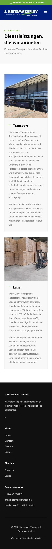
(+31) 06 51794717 (13, 494)
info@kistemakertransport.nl (18, 500)
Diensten (9, 441)
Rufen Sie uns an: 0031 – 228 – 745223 (29, 2)
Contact (8, 452)
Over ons (9, 446)
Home (8, 435)
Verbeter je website (32, 538)
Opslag (8, 476)
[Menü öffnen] (46, 12)
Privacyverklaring (26, 531)
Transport (9, 470)
